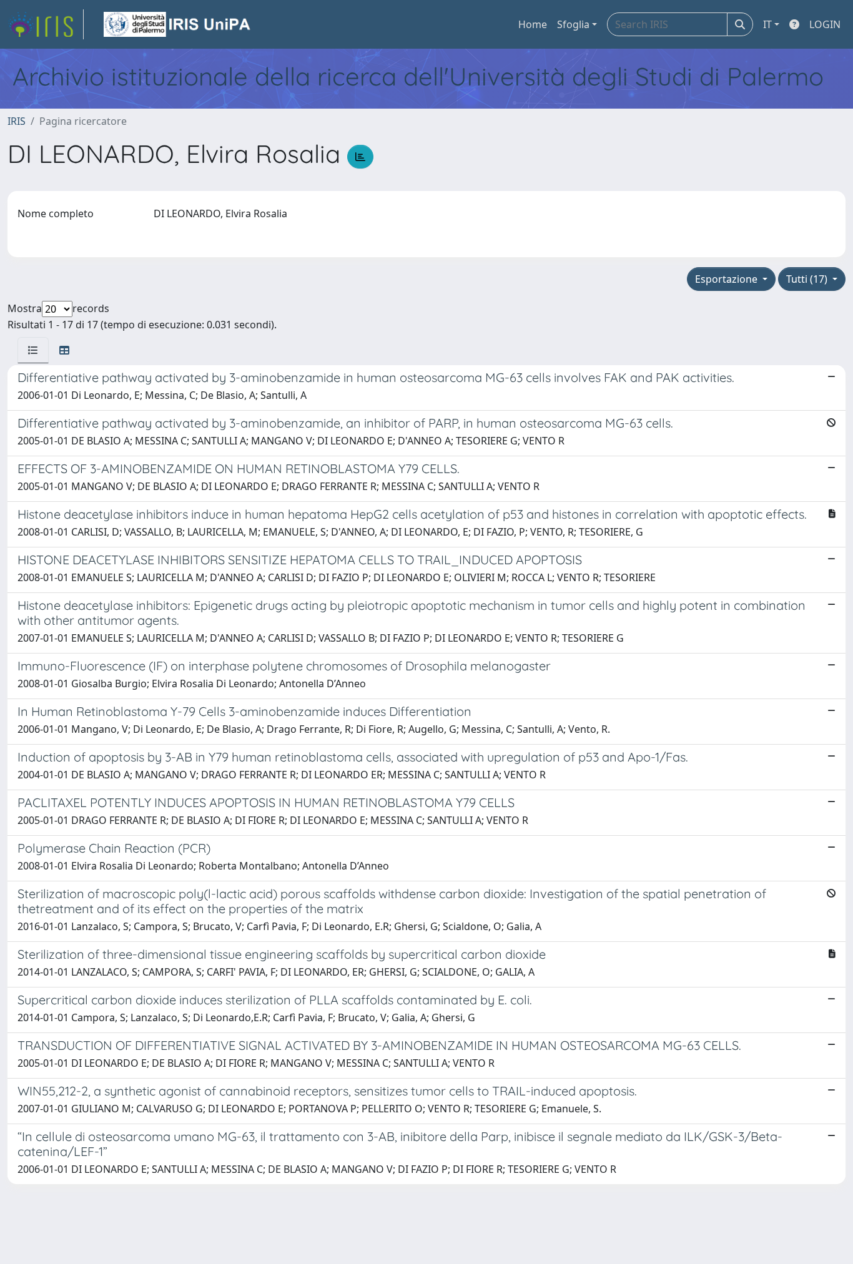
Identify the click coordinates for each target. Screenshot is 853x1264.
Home (532, 24)
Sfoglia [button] (573, 24)
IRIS (16, 121)
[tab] (33, 350)
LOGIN (825, 24)
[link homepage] (45, 24)
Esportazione (727, 279)
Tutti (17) (808, 279)
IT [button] (767, 24)
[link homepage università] (178, 24)
